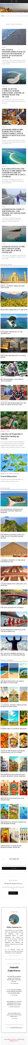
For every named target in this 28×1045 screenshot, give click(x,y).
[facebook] (11, 1)
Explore (14, 868)
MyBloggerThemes (14, 1040)
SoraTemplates (12, 1039)
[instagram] (14, 1)
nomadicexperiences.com (16, 1027)
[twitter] (16, 1)
